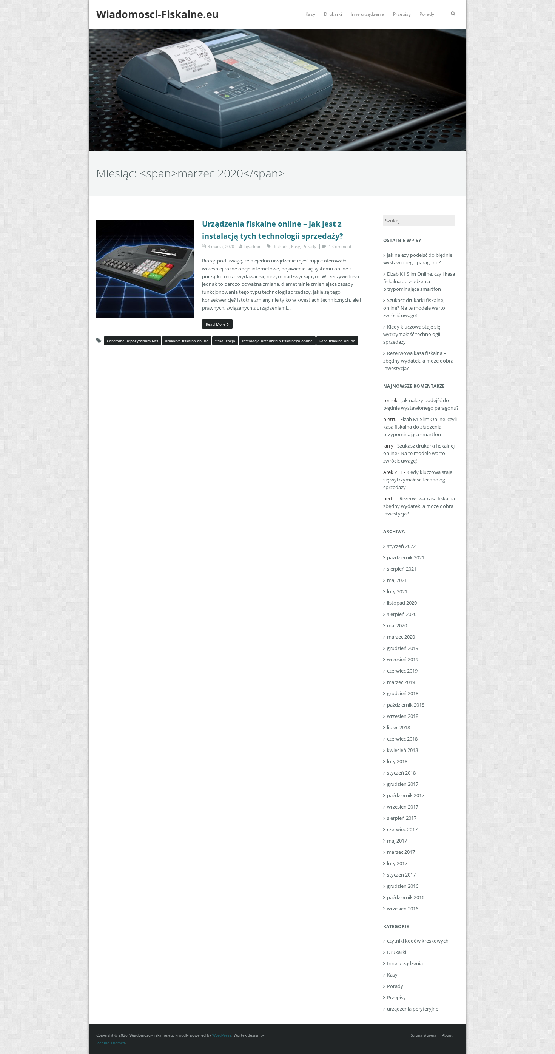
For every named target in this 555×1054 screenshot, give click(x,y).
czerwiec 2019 (402, 670)
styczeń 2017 (401, 874)
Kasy (310, 14)
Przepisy (402, 14)
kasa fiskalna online (337, 340)
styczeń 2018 (401, 772)
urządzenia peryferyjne (412, 1008)
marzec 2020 (401, 636)
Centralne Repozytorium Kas (132, 340)
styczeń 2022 (401, 546)
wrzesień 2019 (402, 659)
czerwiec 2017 (402, 829)
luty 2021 (397, 591)
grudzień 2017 (402, 784)
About (447, 1035)
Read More (215, 324)
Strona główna (423, 1035)
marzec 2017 (401, 852)
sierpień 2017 (401, 818)
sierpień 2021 (401, 568)
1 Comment (340, 246)
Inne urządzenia (367, 14)
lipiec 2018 (398, 727)
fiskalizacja (225, 340)
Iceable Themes (110, 1042)
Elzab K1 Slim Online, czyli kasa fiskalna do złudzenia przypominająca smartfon (419, 281)
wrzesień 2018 (402, 716)
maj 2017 (397, 840)
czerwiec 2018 (402, 738)
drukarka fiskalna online (186, 340)
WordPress (221, 1035)
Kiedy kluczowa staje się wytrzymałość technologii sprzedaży (411, 334)
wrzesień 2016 (402, 908)
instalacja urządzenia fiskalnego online (277, 340)
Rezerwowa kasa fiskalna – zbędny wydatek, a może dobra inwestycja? (418, 361)
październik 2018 (405, 704)
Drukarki (333, 14)
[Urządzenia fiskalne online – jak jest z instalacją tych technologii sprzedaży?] (145, 224)
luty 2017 (397, 863)
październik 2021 (405, 557)
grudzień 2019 (402, 648)
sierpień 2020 (401, 614)
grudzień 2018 (402, 693)
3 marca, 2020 (221, 246)
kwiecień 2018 (402, 750)
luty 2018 (397, 761)
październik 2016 (405, 897)
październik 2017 (405, 795)
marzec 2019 (401, 682)
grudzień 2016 (402, 886)
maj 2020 (397, 625)
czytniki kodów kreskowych (418, 940)
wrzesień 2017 (402, 806)
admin (255, 246)
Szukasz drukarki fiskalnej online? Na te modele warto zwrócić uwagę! (414, 308)
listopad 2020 (402, 602)
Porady (426, 14)
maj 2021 (397, 580)
